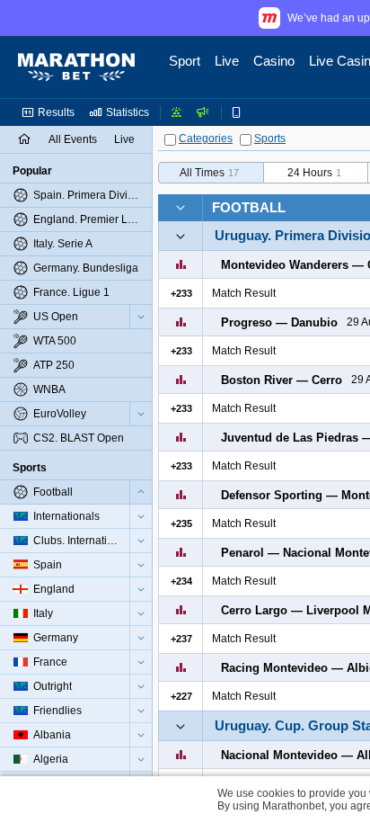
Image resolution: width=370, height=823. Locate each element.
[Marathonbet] (76, 67)
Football (249, 207)
